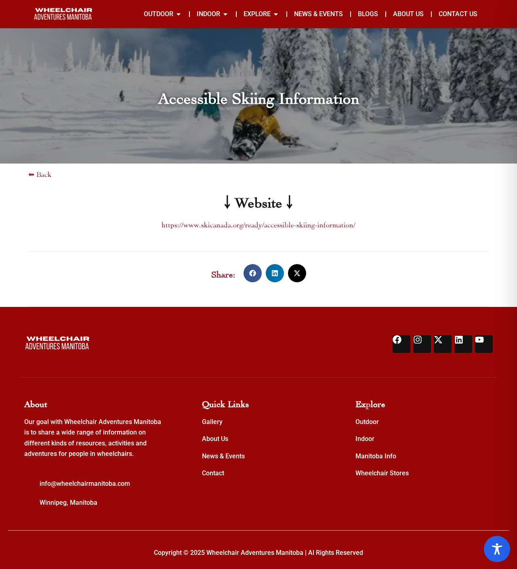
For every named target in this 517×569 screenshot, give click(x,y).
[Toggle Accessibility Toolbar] (497, 549)
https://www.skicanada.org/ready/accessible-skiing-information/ (258, 224)
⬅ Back (40, 173)
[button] (253, 273)
